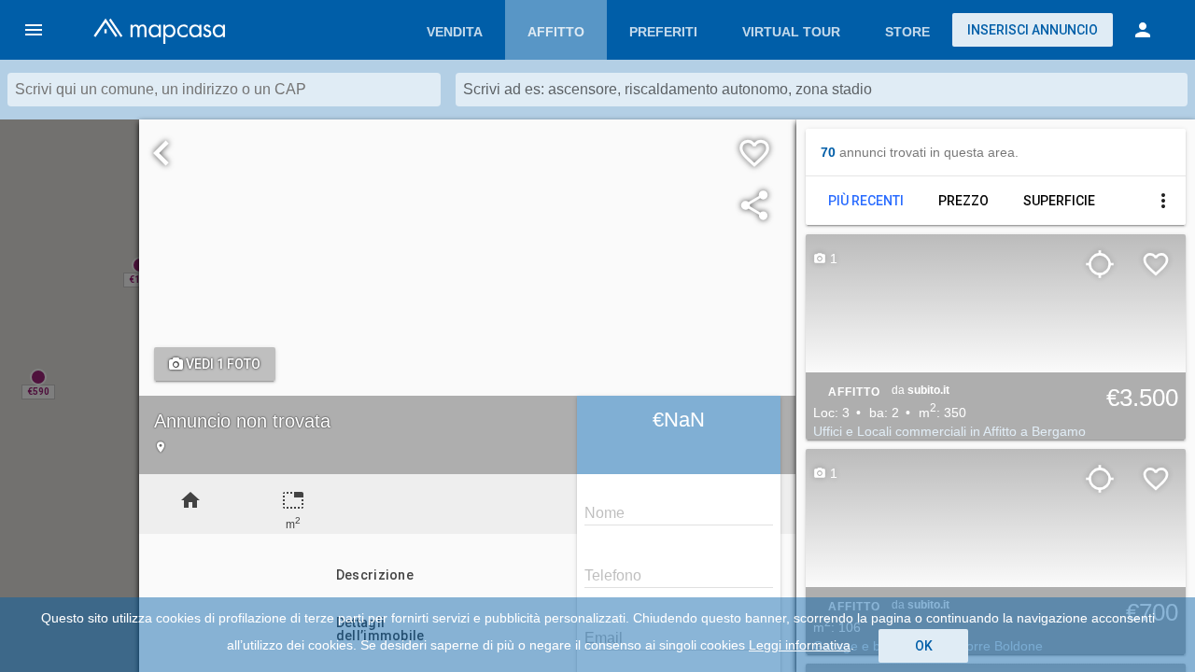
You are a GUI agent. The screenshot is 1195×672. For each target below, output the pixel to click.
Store (907, 31)
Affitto (555, 31)
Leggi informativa (800, 644)
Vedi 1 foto (221, 364)
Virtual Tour (791, 31)
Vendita (455, 31)
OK (924, 645)
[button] (33, 29)
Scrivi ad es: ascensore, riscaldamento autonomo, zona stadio (667, 89)
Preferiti (663, 31)
